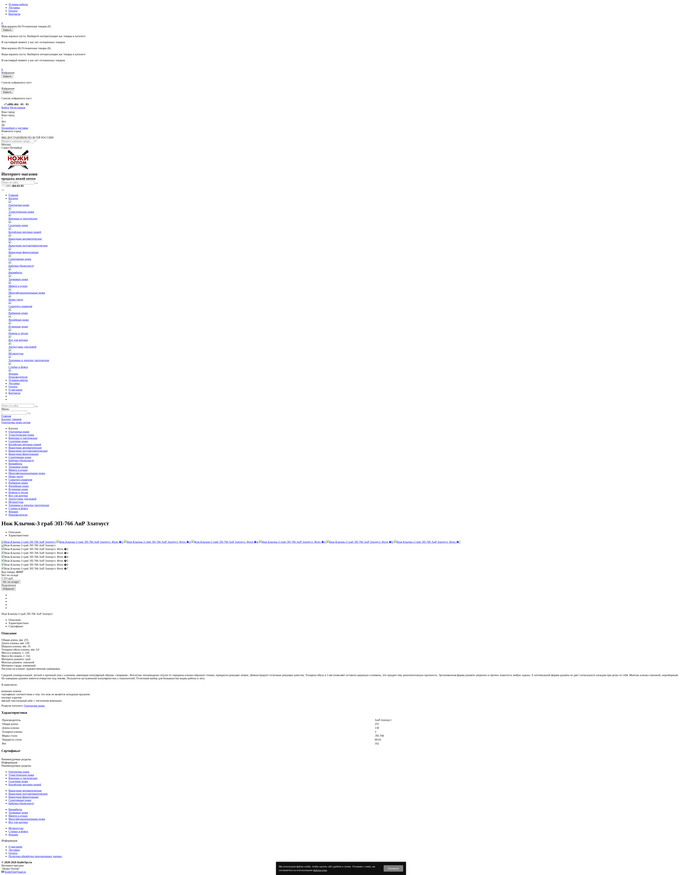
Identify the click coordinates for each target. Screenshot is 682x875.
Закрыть (7, 30)
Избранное (8, 588)
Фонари (13, 373)
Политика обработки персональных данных (35, 856)
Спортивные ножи (20, 259)
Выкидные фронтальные (24, 252)
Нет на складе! (11, 582)
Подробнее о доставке (14, 127)
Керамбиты (15, 272)
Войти (5, 107)
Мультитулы (16, 353)
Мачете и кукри (18, 286)
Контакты (14, 13)
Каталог (13, 198)
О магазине (15, 389)
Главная (13, 195)
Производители (18, 376)
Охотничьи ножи (19, 205)
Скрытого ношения (20, 306)
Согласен (393, 868)
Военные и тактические (23, 218)
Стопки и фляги (18, 367)
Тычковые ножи (18, 279)
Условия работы (18, 4)
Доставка (14, 7)
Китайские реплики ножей (25, 232)
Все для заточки (18, 340)
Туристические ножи (21, 211)
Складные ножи (18, 225)
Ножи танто (16, 299)
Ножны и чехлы (18, 333)
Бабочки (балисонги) (21, 265)
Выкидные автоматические (25, 238)
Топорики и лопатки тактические (29, 360)
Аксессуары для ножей (22, 346)
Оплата (13, 10)
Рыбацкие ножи (18, 313)
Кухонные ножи (18, 326)
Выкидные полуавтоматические (28, 245)
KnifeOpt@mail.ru (15, 871)
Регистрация (17, 107)
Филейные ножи (19, 319)
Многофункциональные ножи (27, 292)
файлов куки (320, 870)
